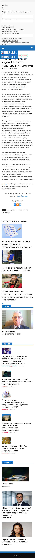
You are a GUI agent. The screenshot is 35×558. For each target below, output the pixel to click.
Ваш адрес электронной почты (12, 38)
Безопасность (5, 432)
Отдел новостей (6, 68)
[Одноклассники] (17, 204)
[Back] (2, 8)
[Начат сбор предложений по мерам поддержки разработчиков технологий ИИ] (17, 231)
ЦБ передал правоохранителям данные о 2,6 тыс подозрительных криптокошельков (16, 426)
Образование (5, 409)
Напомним (5, 184)
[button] (3, 47)
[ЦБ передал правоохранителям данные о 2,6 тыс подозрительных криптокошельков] (17, 417)
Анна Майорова (6, 486)
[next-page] (3, 304)
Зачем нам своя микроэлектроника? (11, 332)
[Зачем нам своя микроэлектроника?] (17, 319)
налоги (20, 210)
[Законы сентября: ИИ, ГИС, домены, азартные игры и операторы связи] (17, 440)
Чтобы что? (7, 484)
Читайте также (20, 221)
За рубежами (5, 386)
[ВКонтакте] (15, 204)
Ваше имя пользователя (9, 19)
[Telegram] (5, 6)
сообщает (20, 87)
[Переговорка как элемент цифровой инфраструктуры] (17, 529)
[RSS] (4, 6)
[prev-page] (2, 304)
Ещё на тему (7, 221)
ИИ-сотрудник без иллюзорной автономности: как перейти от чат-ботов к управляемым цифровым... (16, 511)
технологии (6, 212)
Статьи (6, 306)
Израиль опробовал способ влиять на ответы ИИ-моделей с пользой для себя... (17, 381)
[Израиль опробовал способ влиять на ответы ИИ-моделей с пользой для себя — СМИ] (17, 374)
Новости (7, 344)
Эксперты (7, 463)
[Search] (32, 47)
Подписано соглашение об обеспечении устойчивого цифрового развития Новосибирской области (14, 360)
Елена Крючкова (6, 544)
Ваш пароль (6, 25)
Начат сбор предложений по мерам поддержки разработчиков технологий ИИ (17, 244)
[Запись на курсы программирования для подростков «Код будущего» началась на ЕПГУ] (17, 394)
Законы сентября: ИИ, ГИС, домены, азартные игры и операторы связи (14, 448)
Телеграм (24, 196)
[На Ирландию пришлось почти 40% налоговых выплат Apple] (17, 257)
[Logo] (9, 54)
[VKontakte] (7, 6)
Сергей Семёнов (6, 517)
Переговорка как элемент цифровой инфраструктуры (14, 540)
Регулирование (5, 453)
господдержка (11, 210)
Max (18, 196)
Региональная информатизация (9, 366)
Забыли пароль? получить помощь (13, 29)
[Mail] (2, 6)
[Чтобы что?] (17, 474)
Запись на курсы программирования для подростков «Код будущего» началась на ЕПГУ (15, 403)
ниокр (26, 210)
